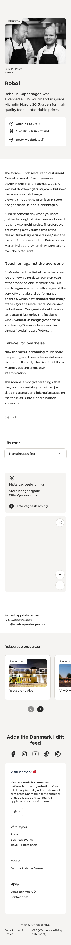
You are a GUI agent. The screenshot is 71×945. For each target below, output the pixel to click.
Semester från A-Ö (23, 891)
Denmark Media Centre (27, 868)
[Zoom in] (60, 574)
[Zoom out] (60, 585)
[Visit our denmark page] (13, 754)
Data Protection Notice (15, 932)
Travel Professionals (24, 845)
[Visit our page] (24, 754)
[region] (35, 554)
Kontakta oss (19, 897)
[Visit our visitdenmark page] (35, 754)
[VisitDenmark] (24, 772)
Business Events (22, 839)
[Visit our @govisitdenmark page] (46, 754)
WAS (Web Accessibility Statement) (47, 932)
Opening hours (26, 123)
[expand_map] (60, 522)
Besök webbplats (28, 139)
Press (14, 834)
